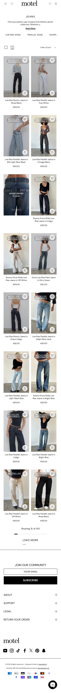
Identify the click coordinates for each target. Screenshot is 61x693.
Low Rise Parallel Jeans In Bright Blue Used (43, 338)
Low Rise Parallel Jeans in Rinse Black (43, 515)
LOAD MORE (30, 540)
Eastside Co (43, 664)
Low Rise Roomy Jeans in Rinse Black (16, 101)
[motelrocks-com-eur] (29, 3)
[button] (24, 60)
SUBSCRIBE (30, 580)
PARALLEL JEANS (35, 35)
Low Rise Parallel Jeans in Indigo (16, 456)
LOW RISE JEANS (13, 35)
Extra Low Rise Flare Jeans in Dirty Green (44, 279)
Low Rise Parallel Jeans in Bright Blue (43, 456)
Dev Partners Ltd (43, 668)
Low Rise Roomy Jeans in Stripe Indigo (16, 338)
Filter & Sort (46, 47)
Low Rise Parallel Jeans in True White (43, 101)
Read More (30, 28)
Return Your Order (17, 619)
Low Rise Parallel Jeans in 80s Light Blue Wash (16, 160)
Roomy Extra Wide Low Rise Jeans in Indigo (43, 219)
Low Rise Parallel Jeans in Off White (16, 515)
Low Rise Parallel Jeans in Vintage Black (43, 160)
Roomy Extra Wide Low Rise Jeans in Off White (16, 279)
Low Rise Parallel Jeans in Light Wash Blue (16, 397)
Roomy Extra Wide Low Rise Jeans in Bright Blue (44, 397)
